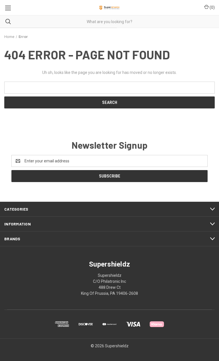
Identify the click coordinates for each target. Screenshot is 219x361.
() (212, 7)
